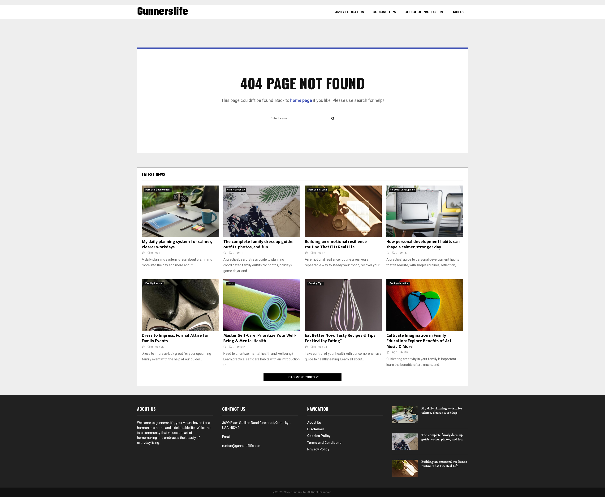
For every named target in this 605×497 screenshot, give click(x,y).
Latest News (153, 174)
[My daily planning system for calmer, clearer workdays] (180, 211)
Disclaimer (315, 429)
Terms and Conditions (324, 443)
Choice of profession (424, 12)
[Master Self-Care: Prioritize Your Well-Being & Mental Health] (261, 305)
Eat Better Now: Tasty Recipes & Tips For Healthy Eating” (340, 338)
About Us (314, 422)
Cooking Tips (384, 12)
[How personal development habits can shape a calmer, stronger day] (424, 211)
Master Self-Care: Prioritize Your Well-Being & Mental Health (259, 338)
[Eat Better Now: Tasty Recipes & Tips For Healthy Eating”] (343, 305)
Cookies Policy (318, 436)
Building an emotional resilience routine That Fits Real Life (336, 244)
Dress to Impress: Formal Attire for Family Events (175, 338)
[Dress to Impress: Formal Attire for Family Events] (180, 305)
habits (458, 12)
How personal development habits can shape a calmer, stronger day (423, 244)
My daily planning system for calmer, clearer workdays (177, 244)
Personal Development (157, 189)
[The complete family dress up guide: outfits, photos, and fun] (261, 211)
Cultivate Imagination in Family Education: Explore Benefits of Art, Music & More (419, 341)
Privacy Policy (318, 449)
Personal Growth (317, 189)
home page (301, 100)
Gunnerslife (162, 12)
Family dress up (236, 189)
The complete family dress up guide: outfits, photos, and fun (258, 244)
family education (348, 12)
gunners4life (165, 423)
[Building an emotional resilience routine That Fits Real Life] (343, 211)
